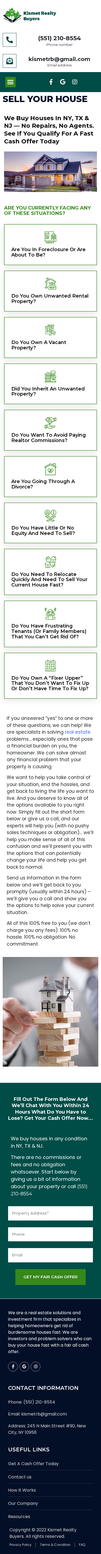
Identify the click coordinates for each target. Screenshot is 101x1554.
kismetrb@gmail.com (59, 59)
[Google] (62, 82)
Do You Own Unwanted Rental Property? (50, 298)
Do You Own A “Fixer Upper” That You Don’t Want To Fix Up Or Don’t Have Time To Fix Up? (50, 683)
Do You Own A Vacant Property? (38, 345)
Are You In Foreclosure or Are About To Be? (48, 252)
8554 (26, 1194)
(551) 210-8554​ (59, 38)
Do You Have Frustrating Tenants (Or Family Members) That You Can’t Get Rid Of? (48, 631)
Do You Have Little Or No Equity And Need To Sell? (43, 530)
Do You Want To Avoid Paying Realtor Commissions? (48, 437)
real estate (77, 732)
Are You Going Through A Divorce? (43, 484)
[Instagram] (74, 82)
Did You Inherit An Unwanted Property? (48, 391)
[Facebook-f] (51, 82)
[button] (10, 82)
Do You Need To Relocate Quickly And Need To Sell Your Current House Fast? (49, 579)
